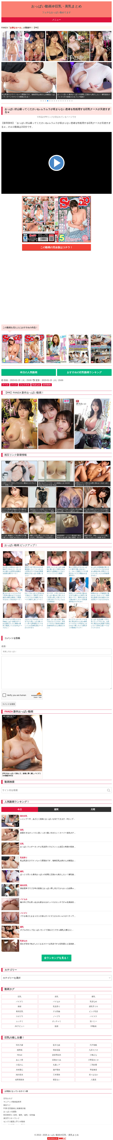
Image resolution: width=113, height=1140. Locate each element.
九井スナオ (93, 1050)
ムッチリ (19, 1021)
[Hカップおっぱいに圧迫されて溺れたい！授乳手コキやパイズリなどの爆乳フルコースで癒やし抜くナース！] (35, 591)
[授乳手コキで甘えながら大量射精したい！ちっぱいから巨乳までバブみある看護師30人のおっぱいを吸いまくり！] (35, 565)
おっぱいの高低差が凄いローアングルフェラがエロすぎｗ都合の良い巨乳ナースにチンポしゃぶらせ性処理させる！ (100, 571)
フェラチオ (24, 385)
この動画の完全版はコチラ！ (56, 247)
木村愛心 (19, 1070)
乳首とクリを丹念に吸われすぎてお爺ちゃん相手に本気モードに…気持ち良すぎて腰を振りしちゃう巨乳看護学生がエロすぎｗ (78, 597)
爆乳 (93, 997)
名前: (3, 646)
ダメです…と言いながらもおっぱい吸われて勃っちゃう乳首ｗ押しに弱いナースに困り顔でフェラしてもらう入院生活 (56, 597)
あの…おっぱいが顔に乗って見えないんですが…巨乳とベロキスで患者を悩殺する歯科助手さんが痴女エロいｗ (56, 623)
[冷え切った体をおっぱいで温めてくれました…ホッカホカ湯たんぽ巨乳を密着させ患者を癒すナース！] (13, 565)
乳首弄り (56, 1006)
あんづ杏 (19, 1060)
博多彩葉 (56, 1050)
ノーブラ (56, 1016)
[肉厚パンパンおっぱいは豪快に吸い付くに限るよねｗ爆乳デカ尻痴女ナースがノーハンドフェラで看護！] (57, 565)
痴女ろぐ (7, 1105)
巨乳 (19, 997)
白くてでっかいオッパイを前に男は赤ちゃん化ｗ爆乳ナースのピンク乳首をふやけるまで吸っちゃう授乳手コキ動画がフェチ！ (78, 623)
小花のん (19, 1065)
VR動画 (93, 1026)
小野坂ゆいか (93, 1060)
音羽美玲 (47, 385)
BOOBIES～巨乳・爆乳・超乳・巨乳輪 (19, 1115)
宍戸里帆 (93, 1045)
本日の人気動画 (28, 372)
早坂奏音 (93, 1070)
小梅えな (93, 1055)
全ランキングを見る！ (56, 958)
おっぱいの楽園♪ (10, 1112)
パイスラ (93, 1016)
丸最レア (56, 1065)
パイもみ (56, 1001)
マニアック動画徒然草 (12, 1102)
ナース (5, 385)
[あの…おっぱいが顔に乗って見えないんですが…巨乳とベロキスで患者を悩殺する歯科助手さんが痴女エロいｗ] (57, 617)
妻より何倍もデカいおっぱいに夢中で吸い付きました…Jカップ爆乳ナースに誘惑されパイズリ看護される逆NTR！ (78, 571)
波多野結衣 (56, 1055)
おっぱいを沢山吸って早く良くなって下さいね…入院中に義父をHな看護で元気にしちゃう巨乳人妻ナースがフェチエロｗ (100, 623)
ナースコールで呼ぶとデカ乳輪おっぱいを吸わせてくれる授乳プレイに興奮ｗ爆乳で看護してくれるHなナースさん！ (12, 623)
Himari (19, 1055)
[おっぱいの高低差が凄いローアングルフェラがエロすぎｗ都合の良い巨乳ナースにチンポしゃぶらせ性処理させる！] (101, 565)
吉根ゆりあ (56, 1060)
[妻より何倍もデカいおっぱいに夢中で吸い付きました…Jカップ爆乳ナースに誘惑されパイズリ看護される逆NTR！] (79, 565)
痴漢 (56, 1026)
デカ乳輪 (56, 1011)
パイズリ (19, 1001)
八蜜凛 (93, 1080)
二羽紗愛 (93, 1065)
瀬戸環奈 (56, 1070)
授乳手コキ (93, 1006)
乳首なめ (36, 385)
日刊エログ (7, 1098)
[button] (41, 100)
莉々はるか (93, 1075)
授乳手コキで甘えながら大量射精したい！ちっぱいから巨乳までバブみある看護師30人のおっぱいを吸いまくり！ (34, 571)
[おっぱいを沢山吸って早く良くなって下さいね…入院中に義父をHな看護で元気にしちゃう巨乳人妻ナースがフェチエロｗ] (101, 617)
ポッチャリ (56, 1021)
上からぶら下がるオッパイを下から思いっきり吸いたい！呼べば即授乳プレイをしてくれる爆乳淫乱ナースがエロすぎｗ (34, 623)
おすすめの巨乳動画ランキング (84, 372)
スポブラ (19, 1016)
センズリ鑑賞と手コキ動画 (14, 1121)
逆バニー (93, 1021)
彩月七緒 (56, 1045)
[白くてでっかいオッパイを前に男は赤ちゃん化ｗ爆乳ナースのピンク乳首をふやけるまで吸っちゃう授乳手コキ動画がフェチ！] (79, 617)
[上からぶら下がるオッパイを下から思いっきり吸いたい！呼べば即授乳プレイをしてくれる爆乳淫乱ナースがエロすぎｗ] (35, 617)
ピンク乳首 (93, 1011)
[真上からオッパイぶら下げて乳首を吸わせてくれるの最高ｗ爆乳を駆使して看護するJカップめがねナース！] (13, 591)
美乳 (56, 997)
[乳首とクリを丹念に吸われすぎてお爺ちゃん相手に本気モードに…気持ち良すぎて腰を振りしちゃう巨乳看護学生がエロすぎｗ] (79, 591)
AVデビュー (19, 1026)
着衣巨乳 (19, 1011)
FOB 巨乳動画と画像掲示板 (14, 1108)
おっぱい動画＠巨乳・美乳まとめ (56, 6)
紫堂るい (56, 1080)
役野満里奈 (19, 1080)
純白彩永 (19, 1075)
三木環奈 (56, 1075)
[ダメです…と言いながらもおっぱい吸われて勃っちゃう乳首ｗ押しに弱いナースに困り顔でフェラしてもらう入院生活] (57, 591)
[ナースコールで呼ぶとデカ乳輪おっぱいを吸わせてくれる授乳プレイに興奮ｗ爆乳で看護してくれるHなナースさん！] (13, 617)
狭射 (19, 1006)
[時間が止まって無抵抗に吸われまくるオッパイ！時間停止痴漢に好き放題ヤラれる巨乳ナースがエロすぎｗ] (101, 591)
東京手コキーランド (11, 1118)
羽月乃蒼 (19, 1045)
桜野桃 (19, 1050)
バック (14, 385)
